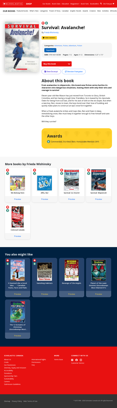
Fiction (65, 45)
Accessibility (8, 370)
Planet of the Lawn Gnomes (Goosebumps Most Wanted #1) (98, 285)
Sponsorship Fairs (10, 376)
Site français (108, 4)
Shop (29, 3)
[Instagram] (72, 359)
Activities (105, 11)
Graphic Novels (75, 11)
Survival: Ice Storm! (72, 193)
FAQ (33, 365)
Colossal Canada (17, 230)
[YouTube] (81, 359)
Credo (6, 362)
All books (113, 11)
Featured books (22, 11)
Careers (7, 381)
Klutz (99, 11)
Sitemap (7, 401)
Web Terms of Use (30, 401)
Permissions (36, 362)
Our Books (47, 4)
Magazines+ (74, 4)
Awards (85, 11)
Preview (17, 199)
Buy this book (50, 64)
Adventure (58, 45)
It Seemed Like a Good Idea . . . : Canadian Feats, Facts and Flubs (17, 285)
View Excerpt (52, 71)
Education (65, 4)
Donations (8, 373)
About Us (7, 359)
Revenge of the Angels (71, 283)
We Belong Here (17, 193)
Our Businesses (10, 365)
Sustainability (9, 379)
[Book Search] (101, 3)
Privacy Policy (17, 401)
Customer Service (77, 363)
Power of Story (54, 11)
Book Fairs (85, 4)
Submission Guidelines (12, 384)
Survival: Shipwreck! (98, 193)
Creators (92, 11)
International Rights (39, 359)
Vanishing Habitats (45, 283)
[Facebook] (76, 359)
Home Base (58, 359)
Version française (75, 71)
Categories (44, 11)
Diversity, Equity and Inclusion (15, 368)
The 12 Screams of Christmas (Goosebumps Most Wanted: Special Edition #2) (17, 327)
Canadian (65, 11)
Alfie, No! (44, 193)
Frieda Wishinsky (51, 32)
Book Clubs (56, 4)
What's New (34, 11)
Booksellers (94, 4)
